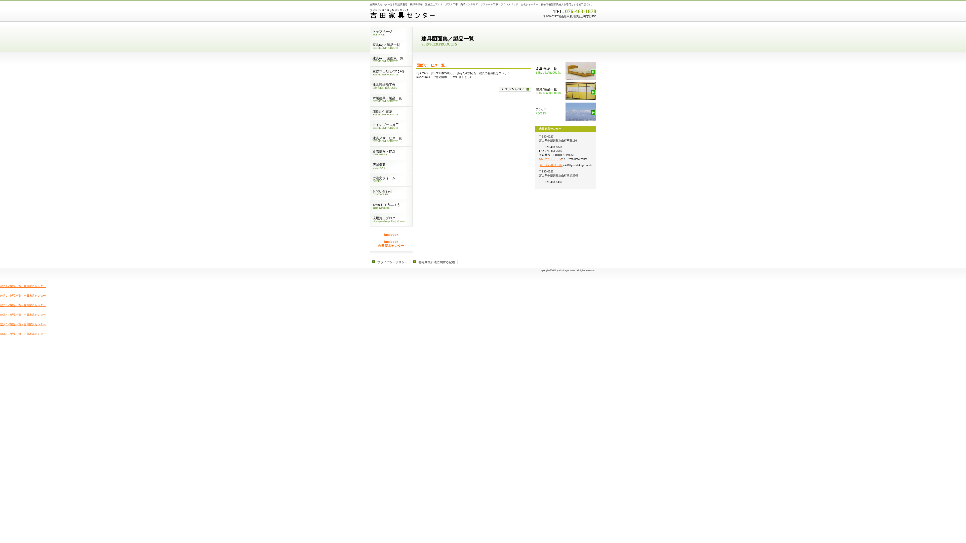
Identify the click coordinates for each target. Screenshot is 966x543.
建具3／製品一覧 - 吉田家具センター (23, 305)
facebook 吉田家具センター (391, 244)
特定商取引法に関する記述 (437, 262)
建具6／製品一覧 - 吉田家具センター (23, 333)
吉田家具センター (433, 13)
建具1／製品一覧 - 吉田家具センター (23, 286)
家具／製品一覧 (565, 71)
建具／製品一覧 (565, 91)
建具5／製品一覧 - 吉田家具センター (23, 324)
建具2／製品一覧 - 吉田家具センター (23, 295)
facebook (391, 235)
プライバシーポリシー (392, 262)
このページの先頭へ (515, 89)
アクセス (565, 112)
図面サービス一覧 (431, 65)
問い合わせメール (550, 158)
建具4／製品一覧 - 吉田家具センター (23, 314)
